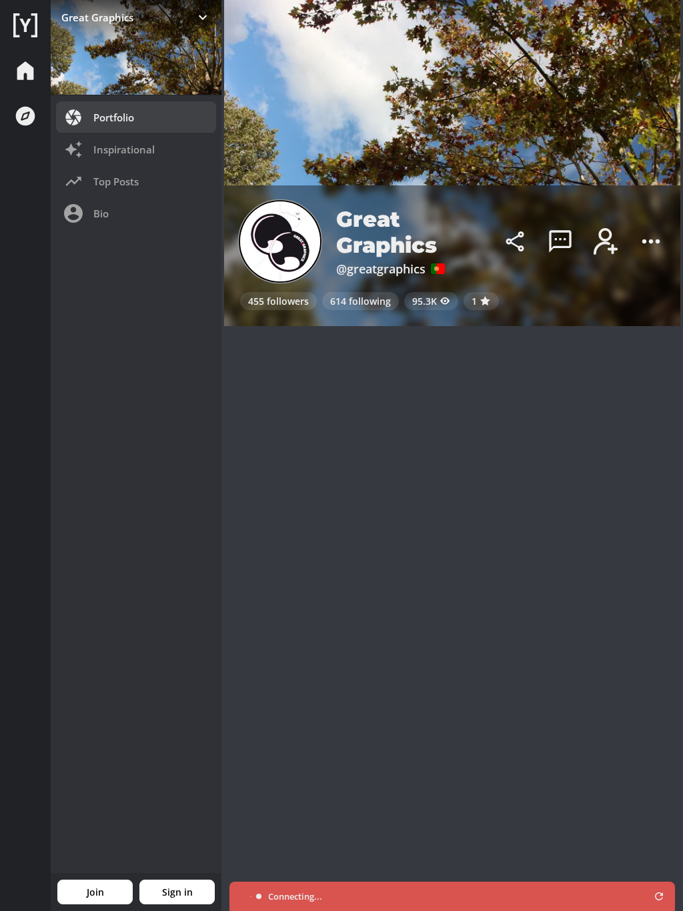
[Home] (25, 25)
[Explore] (25, 116)
